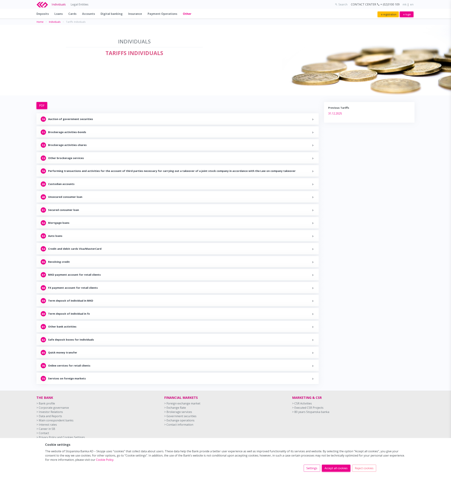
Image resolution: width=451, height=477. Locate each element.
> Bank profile (45, 403)
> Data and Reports (49, 416)
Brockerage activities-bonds (67, 132)
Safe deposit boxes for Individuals (71, 339)
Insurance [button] (135, 14)
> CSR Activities (302, 403)
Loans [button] (58, 14)
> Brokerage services (178, 412)
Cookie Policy (104, 460)
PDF (41, 105)
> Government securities (180, 416)
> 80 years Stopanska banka (310, 412)
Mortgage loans (58, 222)
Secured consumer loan (63, 210)
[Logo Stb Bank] (44, 4)
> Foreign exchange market (182, 403)
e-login (407, 14)
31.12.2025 (335, 113)
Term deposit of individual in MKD (70, 300)
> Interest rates (46, 425)
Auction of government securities (70, 119)
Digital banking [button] (112, 14)
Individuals (59, 4)
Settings (311, 468)
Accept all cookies (336, 468)
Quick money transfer (62, 352)
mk (405, 4)
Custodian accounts (61, 184)
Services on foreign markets (67, 378)
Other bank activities (62, 326)
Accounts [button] (88, 14)
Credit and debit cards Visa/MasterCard (74, 248)
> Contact (42, 433)
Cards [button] (72, 14)
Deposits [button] (42, 14)
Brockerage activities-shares (67, 145)
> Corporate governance (52, 408)
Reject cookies (364, 468)
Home (40, 21)
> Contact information (178, 425)
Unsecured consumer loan (65, 197)
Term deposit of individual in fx (69, 313)
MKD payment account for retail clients (74, 274)
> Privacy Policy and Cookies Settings (60, 437)
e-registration (388, 14)
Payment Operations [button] (162, 14)
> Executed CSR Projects (307, 408)
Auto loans (55, 236)
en (411, 4)
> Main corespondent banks (54, 420)
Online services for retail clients (69, 365)
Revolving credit (59, 261)
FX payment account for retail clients (73, 287)
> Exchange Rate (175, 408)
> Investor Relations (49, 412)
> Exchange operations (179, 420)
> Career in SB (45, 429)
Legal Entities (79, 4)
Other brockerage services (66, 158)
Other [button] (187, 14)
